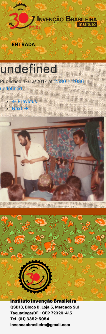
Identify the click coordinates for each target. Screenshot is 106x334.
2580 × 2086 (69, 81)
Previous (24, 101)
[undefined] (53, 159)
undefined (11, 88)
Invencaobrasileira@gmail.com (40, 324)
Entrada (23, 44)
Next (20, 108)
